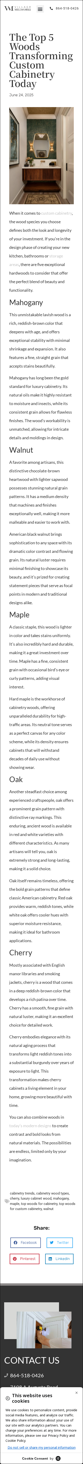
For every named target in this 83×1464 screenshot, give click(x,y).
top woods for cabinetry (39, 1204)
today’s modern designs (30, 1125)
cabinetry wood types (52, 1193)
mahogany (61, 1198)
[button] (40, 9)
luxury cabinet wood (36, 1198)
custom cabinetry (56, 213)
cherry (14, 1198)
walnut (48, 1209)
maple (14, 1204)
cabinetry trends (22, 1193)
